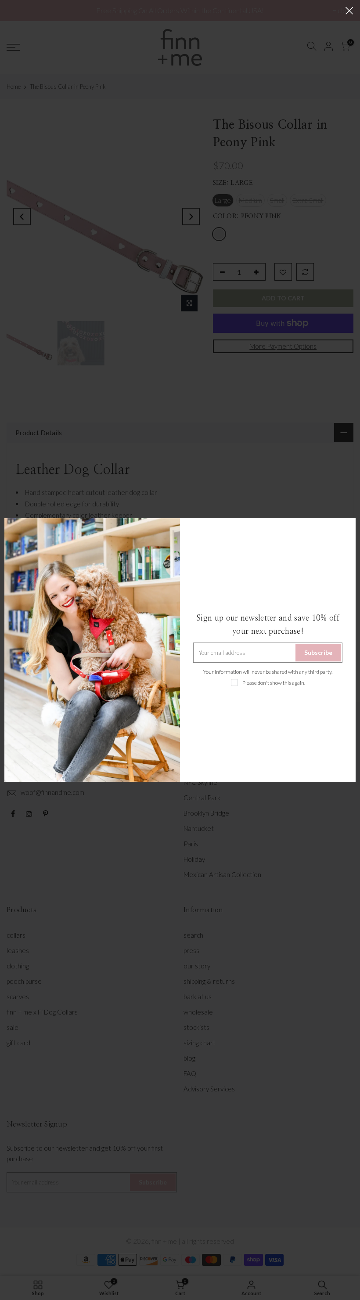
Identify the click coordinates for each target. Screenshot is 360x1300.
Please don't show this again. (273, 682)
